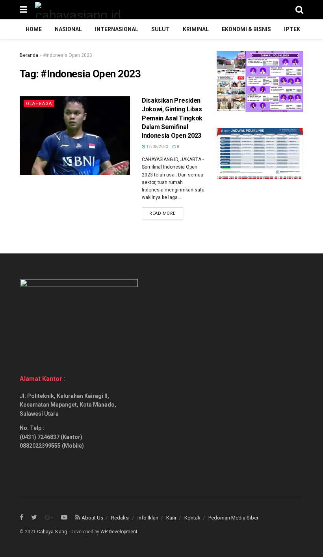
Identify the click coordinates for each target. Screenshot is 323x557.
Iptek (292, 29)
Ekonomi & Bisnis (246, 29)
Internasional (116, 29)
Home (34, 29)
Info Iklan (147, 518)
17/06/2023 (156, 146)
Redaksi (120, 518)
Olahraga (39, 103)
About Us (92, 518)
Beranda (29, 55)
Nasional (68, 29)
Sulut (160, 29)
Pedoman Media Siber (233, 518)
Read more (162, 213)
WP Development (118, 531)
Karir (171, 518)
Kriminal (196, 29)
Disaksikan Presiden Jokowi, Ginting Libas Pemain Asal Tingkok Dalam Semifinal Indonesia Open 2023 (172, 118)
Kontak (192, 518)
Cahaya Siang (52, 531)
